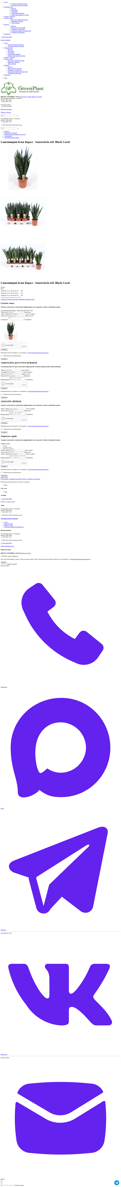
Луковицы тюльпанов (18, 32)
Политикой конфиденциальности (38, 353)
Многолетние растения (18, 27)
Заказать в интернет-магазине (10, 299)
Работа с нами (8, 18)
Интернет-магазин (6, 109)
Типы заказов (15, 23)
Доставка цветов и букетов (19, 5)
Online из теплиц (37, 97)
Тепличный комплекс (17, 13)
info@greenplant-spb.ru (7, 546)
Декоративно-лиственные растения (15, 134)
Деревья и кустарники (18, 29)
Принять (3, 562)
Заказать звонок (5, 40)
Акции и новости (9, 16)
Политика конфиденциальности (14, 527)
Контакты (7, 34)
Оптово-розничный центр (19, 4)
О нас (6, 2)
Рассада (13, 8)
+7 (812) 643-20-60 (6, 37)
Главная (6, 131)
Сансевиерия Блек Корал (11, 137)
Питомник (14, 10)
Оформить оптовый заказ (26, 299)
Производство (8, 7)
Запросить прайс (26, 97)
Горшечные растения (10, 133)
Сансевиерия (8, 136)
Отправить (4, 349)
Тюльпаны (14, 11)
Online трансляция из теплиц (20, 15)
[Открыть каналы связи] (1, 1184)
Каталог (6, 24)
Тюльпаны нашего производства (21, 31)
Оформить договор (17, 21)
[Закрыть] (1, 1181)
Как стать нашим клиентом (19, 19)
